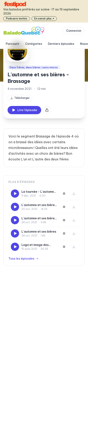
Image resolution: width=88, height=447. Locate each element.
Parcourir (12, 44)
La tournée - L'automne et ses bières (38, 192)
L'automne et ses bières (38, 231)
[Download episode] (74, 193)
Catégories (33, 44)
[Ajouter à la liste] (64, 193)
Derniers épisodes (61, 44)
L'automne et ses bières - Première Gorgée (38, 218)
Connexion (73, 31)
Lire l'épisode (27, 110)
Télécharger (22, 97)
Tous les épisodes (21, 258)
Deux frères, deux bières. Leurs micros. (34, 67)
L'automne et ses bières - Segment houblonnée (38, 205)
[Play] (15, 193)
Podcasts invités (16, 18)
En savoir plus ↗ (44, 18)
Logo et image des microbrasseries (35, 245)
